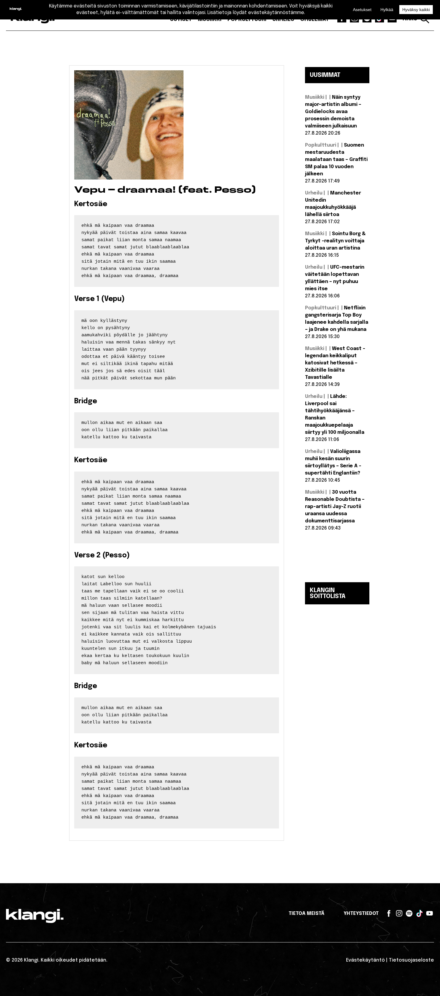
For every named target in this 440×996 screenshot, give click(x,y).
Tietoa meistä (306, 913)
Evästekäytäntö (365, 960)
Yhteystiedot (361, 913)
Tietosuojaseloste (411, 960)
